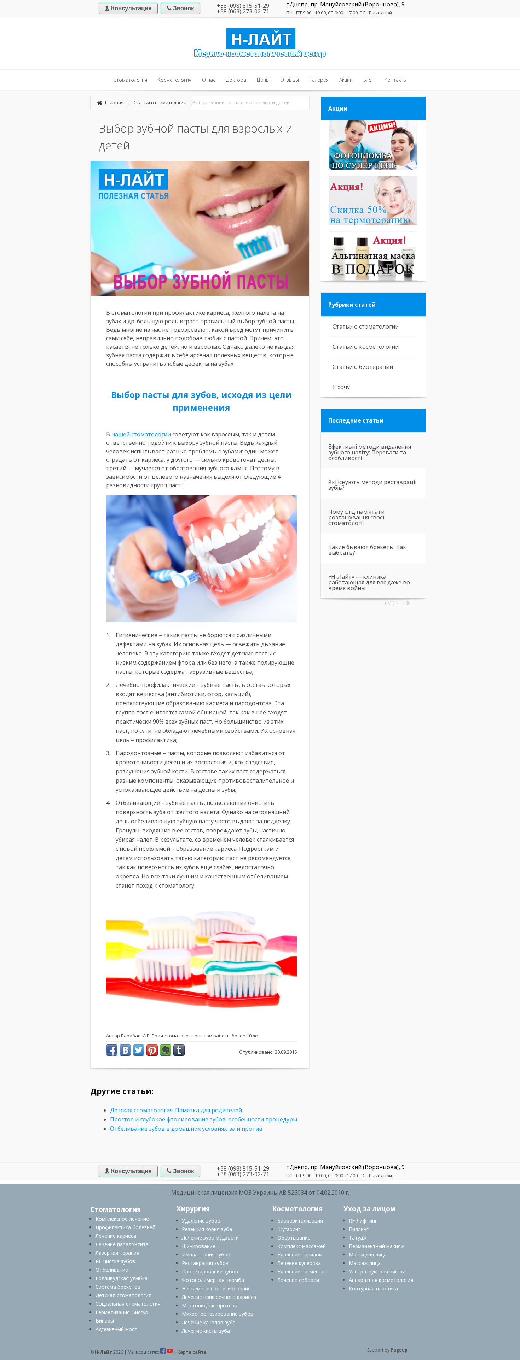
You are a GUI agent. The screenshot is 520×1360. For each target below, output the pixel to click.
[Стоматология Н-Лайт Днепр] (260, 57)
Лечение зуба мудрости (210, 1237)
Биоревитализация (300, 1220)
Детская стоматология (123, 1295)
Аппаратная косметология (381, 1280)
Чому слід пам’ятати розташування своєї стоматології (356, 517)
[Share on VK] (125, 1050)
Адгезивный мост (116, 1329)
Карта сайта (192, 1352)
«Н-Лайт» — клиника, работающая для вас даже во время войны (369, 582)
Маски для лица (368, 1254)
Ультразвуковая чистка (377, 1271)
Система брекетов (118, 1286)
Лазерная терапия (117, 1252)
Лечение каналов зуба (209, 1322)
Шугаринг (288, 1229)
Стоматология (115, 1209)
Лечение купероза (299, 1263)
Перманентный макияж (377, 1246)
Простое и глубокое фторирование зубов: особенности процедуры (203, 1119)
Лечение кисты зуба (206, 1330)
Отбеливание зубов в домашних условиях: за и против (186, 1128)
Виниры (105, 1320)
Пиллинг (359, 1229)
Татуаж (358, 1237)
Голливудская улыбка (122, 1278)
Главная (114, 102)
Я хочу (341, 387)
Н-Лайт (103, 1352)
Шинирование (198, 1246)
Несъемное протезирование (216, 1288)
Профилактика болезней (125, 1227)
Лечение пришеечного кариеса (219, 1297)
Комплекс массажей (301, 1246)
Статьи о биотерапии (363, 367)
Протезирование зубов (210, 1271)
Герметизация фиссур (122, 1312)
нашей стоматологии (141, 434)
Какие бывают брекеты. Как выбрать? (367, 550)
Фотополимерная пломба (213, 1280)
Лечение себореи (298, 1280)
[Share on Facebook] (111, 1050)
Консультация (130, 8)
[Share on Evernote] (165, 1050)
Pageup (399, 1350)
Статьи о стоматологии (160, 102)
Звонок (182, 8)
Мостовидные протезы (210, 1305)
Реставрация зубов (205, 1263)
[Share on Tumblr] (179, 1050)
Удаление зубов (201, 1220)
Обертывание (294, 1237)
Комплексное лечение (122, 1218)
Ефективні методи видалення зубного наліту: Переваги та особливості (369, 452)
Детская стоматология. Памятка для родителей (176, 1110)
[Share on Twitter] (138, 1050)
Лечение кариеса (116, 1235)
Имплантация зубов (206, 1254)
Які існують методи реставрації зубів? (372, 484)
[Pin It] (152, 1050)
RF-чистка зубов (115, 1261)
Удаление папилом (300, 1254)
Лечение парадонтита (122, 1244)
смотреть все (398, 603)
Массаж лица (365, 1263)
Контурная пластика (373, 1288)
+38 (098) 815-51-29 (243, 5)
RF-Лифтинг (363, 1220)
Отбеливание (112, 1269)
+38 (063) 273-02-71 (243, 11)
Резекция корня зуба (207, 1229)
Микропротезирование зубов (217, 1314)
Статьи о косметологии (366, 347)
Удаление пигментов (302, 1271)
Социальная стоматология (128, 1303)
